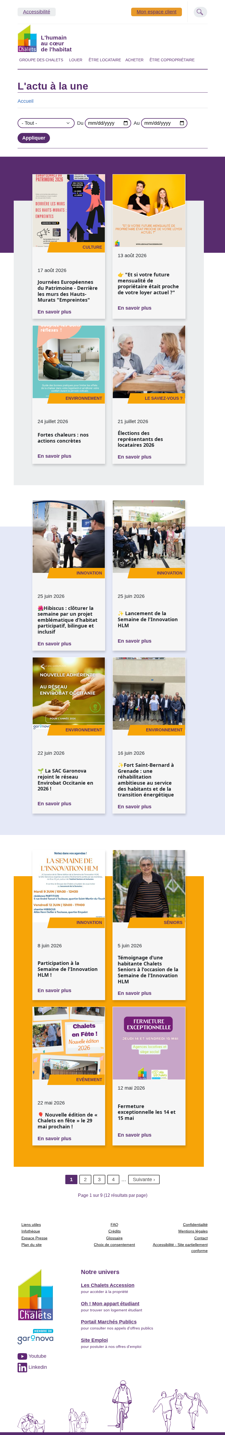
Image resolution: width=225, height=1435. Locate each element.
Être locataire (105, 60)
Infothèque (30, 1231)
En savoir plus (54, 312)
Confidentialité (195, 1224)
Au (137, 123)
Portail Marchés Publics (109, 1322)
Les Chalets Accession (107, 1285)
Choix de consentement (114, 1244)
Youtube (36, 1356)
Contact (201, 1238)
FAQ (114, 1224)
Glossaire (114, 1238)
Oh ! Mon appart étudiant (110, 1303)
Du (80, 123)
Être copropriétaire (172, 60)
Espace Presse (34, 1238)
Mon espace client (156, 12)
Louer (75, 60)
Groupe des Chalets (41, 60)
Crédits (114, 1231)
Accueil (25, 101)
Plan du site (31, 1244)
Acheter (134, 60)
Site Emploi (94, 1340)
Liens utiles (31, 1224)
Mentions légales (193, 1231)
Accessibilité (36, 12)
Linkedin (37, 1367)
